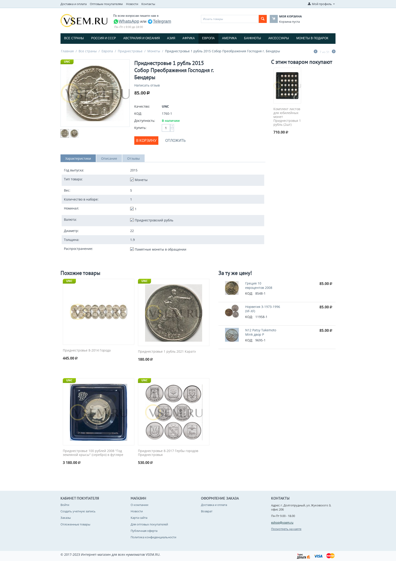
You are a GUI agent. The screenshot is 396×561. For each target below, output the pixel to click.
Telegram (162, 21)
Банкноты (252, 38)
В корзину (146, 140)
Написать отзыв (147, 85)
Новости (132, 4)
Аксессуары (278, 38)
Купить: (140, 128)
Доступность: (144, 120)
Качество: (142, 106)
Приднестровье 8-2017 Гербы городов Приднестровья (168, 453)
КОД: (138, 113)
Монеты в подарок (312, 38)
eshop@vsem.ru (282, 522)
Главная (67, 51)
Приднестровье (130, 51)
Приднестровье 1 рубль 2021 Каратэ (167, 352)
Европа (208, 38)
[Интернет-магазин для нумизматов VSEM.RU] (83, 20)
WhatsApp (129, 21)
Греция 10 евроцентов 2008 (258, 285)
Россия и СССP (103, 38)
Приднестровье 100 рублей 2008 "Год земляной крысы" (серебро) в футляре (93, 453)
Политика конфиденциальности (153, 537)
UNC (67, 62)
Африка (188, 38)
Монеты (153, 51)
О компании (139, 505)
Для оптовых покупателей (149, 524)
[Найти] (263, 19)
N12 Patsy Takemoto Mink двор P (260, 332)
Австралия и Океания (141, 38)
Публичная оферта (144, 531)
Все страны (74, 38)
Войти (64, 505)
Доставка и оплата (73, 4)
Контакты (148, 4)
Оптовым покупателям (106, 4)
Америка (229, 38)
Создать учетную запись (78, 511)
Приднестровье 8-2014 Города (87, 350)
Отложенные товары (75, 524)
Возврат (206, 511)
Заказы (65, 518)
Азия (171, 38)
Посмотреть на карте (286, 529)
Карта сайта (139, 518)
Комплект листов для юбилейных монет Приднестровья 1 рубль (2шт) (287, 116)
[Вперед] (334, 52)
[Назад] (315, 52)
